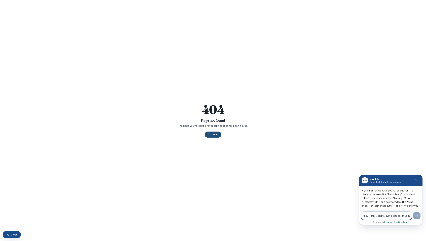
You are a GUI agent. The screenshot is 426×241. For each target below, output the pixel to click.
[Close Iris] (416, 180)
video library (402, 222)
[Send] (416, 215)
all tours (387, 222)
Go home (213, 134)
